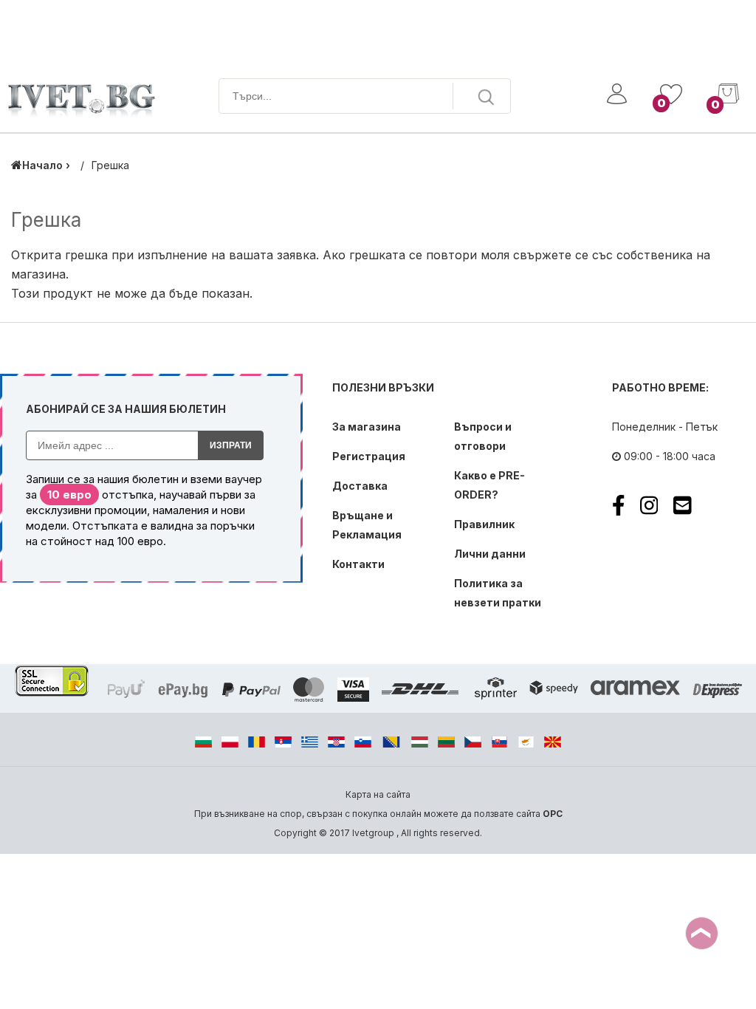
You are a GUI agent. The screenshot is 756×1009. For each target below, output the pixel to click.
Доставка (360, 485)
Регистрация (368, 456)
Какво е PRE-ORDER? (489, 485)
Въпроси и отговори (483, 436)
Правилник (484, 524)
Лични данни (490, 553)
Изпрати (231, 445)
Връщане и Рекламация (367, 525)
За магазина (366, 426)
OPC (553, 813)
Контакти (358, 564)
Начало (42, 165)
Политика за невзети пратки (497, 593)
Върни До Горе (701, 933)
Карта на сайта (378, 794)
